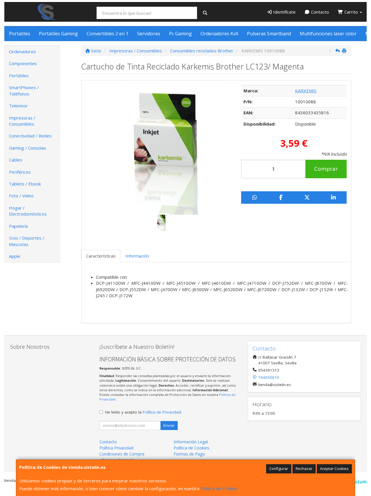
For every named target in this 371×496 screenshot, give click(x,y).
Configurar (278, 468)
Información (137, 256)
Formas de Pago (189, 454)
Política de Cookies (219, 488)
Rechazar (304, 468)
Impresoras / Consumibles (22, 121)
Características (101, 256)
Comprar (326, 168)
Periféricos (20, 172)
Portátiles (19, 75)
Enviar (168, 425)
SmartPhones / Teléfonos (24, 90)
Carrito (351, 12)
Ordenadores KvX (219, 33)
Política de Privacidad (162, 412)
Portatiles (19, 33)
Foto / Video (21, 196)
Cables (15, 160)
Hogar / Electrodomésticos (28, 211)
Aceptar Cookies (334, 468)
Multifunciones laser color (328, 33)
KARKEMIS (306, 90)
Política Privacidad (116, 448)
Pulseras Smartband (269, 33)
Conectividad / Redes (30, 136)
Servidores (148, 33)
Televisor (18, 106)
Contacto (319, 12)
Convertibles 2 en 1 (107, 33)
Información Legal (191, 441)
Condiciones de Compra (121, 454)
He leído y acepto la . (143, 412)
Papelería (18, 226)
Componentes (23, 63)
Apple (14, 256)
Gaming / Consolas (27, 148)
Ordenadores (22, 51)
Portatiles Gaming (58, 33)
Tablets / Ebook (25, 184)
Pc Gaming (180, 33)
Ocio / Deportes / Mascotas (26, 241)
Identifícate (284, 12)
